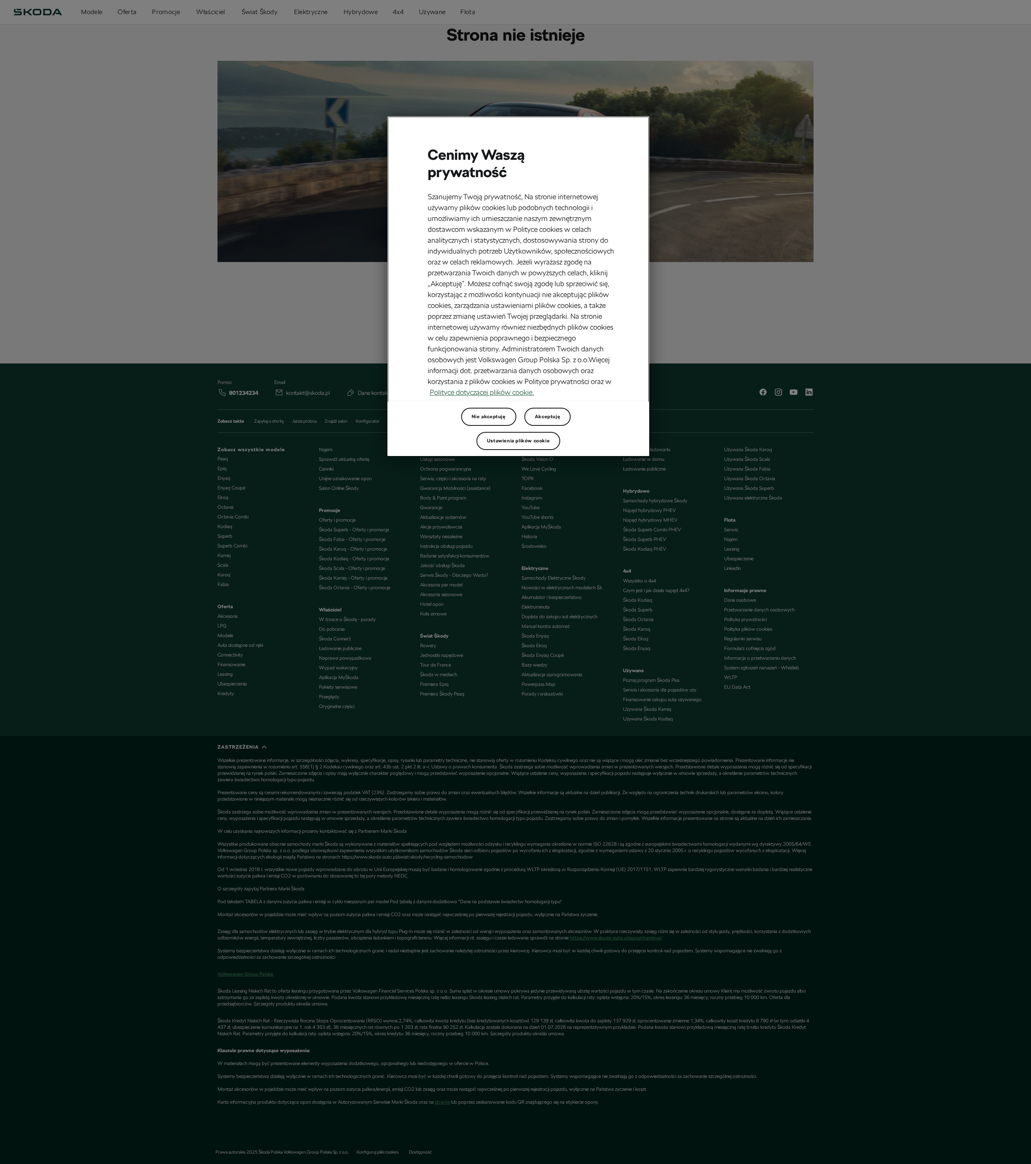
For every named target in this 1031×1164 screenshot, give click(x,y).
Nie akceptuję (489, 416)
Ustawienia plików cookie (518, 441)
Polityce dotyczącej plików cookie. (482, 392)
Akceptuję (547, 416)
